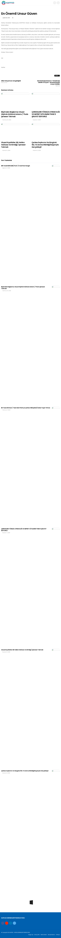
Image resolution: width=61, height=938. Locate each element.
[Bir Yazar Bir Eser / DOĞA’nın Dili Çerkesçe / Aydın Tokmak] (30, 908)
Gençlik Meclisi (51, 934)
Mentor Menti (44, 934)
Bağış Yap (30, 934)
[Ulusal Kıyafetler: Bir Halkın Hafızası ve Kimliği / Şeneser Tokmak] (15, 131)
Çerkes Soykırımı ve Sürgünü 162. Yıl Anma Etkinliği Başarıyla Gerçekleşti (45, 144)
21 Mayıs (58, 934)
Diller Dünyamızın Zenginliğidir (11, 81)
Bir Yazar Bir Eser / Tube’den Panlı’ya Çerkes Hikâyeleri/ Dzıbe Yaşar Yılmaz (25, 408)
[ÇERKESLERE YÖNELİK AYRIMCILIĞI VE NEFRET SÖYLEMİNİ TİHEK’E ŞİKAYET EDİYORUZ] (46, 101)
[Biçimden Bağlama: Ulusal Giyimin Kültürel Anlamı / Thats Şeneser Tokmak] (15, 101)
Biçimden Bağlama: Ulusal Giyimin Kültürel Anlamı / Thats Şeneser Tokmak (14, 114)
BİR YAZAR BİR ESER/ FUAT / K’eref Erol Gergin (15, 166)
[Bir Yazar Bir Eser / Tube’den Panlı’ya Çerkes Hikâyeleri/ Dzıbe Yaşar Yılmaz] (56, 466)
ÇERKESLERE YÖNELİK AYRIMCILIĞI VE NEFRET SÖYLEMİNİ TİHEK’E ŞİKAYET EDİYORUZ (46, 114)
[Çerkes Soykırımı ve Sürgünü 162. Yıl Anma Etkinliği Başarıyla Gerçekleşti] (46, 131)
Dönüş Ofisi (37, 934)
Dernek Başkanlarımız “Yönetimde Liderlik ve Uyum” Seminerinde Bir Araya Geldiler (48, 83)
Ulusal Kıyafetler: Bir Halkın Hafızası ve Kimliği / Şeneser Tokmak (13, 144)
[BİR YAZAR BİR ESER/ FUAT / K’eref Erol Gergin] (56, 224)
